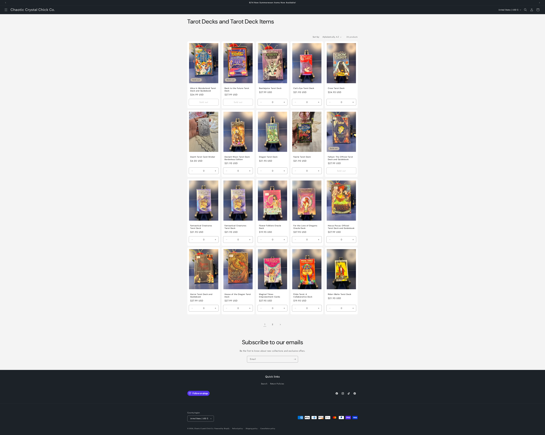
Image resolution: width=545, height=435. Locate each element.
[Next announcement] (539, 2)
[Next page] (280, 324)
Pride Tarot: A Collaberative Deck (302, 295)
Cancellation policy (267, 428)
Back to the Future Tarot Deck (237, 89)
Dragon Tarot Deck (268, 157)
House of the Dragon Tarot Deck (238, 295)
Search (264, 383)
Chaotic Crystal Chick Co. (204, 428)
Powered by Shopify (221, 428)
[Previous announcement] (5, 2)
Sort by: (316, 36)
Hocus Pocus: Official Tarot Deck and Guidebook (341, 226)
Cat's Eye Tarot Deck (303, 88)
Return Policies (277, 383)
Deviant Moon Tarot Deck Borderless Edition (237, 158)
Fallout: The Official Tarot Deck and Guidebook (340, 158)
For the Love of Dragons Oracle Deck (305, 226)
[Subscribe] (295, 359)
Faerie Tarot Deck (302, 157)
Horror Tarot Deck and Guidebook (201, 295)
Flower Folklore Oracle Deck (270, 226)
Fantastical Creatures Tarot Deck (201, 226)
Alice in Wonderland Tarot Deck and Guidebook (203, 89)
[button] (6, 10)
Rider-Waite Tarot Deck (339, 294)
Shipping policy (252, 428)
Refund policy (237, 428)
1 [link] (264, 324)
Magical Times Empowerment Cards (269, 295)
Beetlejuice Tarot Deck (270, 88)
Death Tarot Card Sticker (202, 157)
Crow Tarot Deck (336, 88)
